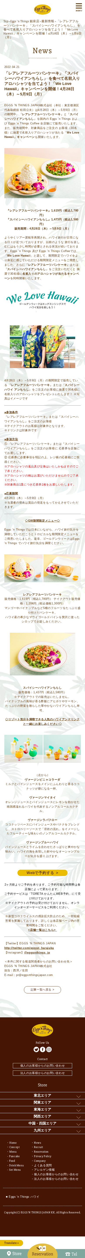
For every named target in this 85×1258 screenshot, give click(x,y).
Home (13, 1143)
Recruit (38, 1147)
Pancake (14, 1156)
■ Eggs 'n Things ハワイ (22, 1196)
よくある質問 (43, 1165)
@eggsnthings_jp (37, 952)
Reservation (41, 1151)
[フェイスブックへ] (42, 1049)
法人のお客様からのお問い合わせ (42, 1073)
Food (12, 1161)
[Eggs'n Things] (42, 12)
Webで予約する (40, 873)
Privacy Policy (42, 1156)
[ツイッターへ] (36, 1049)
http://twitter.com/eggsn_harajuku (29, 948)
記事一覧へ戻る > (42, 989)
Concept (14, 1147)
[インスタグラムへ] (49, 1049)
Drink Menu (16, 1165)
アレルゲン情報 (44, 1170)
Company (40, 1161)
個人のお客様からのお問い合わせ (42, 1065)
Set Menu (15, 1170)
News (37, 1143)
